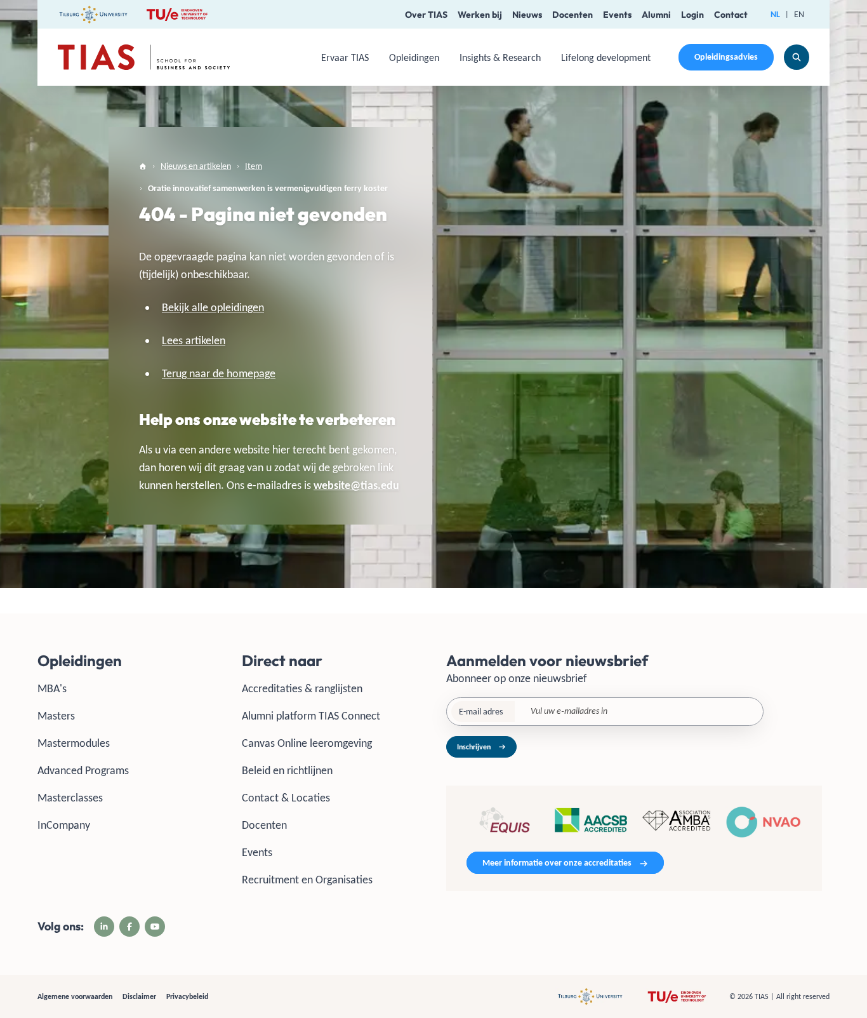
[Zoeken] (796, 57)
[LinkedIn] (104, 926)
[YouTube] (155, 926)
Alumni (656, 14)
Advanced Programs (83, 770)
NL (775, 14)
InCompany (63, 825)
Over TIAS (426, 14)
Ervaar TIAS (345, 57)
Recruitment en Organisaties (307, 880)
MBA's (52, 688)
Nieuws (527, 14)
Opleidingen (414, 57)
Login (692, 14)
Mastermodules (73, 743)
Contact (731, 14)
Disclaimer (139, 996)
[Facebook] (129, 926)
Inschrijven (474, 746)
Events (617, 14)
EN (799, 14)
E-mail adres (481, 711)
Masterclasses (70, 798)
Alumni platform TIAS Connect (311, 716)
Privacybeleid (187, 996)
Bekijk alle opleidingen (213, 307)
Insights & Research (500, 57)
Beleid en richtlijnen (287, 770)
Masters (56, 716)
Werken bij (480, 14)
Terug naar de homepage (218, 373)
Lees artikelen (193, 340)
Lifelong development (606, 57)
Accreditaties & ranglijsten (302, 688)
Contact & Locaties (286, 798)
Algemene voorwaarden (74, 996)
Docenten (572, 14)
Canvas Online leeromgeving (307, 743)
